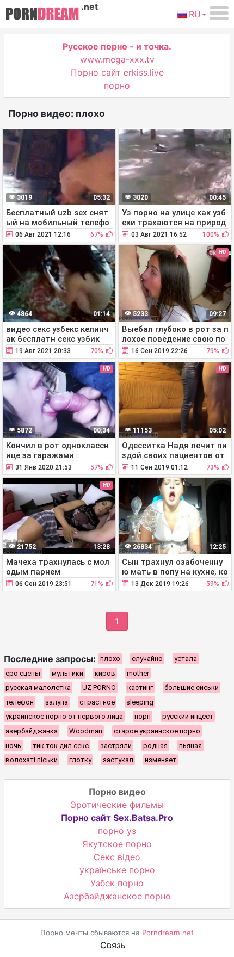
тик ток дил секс (61, 746)
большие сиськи (191, 687)
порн (142, 716)
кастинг (140, 687)
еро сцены (22, 673)
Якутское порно (117, 843)
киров (105, 673)
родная (155, 746)
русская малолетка (38, 687)
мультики (67, 673)
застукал (118, 760)
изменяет (160, 760)
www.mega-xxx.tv (117, 59)
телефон (19, 702)
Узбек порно (117, 883)
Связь (113, 945)
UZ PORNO (99, 687)
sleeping (139, 702)
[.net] (42, 15)
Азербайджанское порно (117, 896)
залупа (56, 702)
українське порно (117, 870)
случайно (147, 659)
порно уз (117, 830)
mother (138, 673)
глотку (80, 760)
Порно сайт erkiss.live (117, 72)
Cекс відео (117, 856)
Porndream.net (168, 932)
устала (185, 659)
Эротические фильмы (117, 804)
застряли (116, 746)
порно (117, 85)
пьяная (190, 746)
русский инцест (187, 716)
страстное (97, 702)
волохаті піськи (31, 760)
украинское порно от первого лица (64, 716)
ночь (13, 746)
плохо (110, 659)
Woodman (85, 731)
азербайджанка (31, 731)
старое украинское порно (157, 731)
